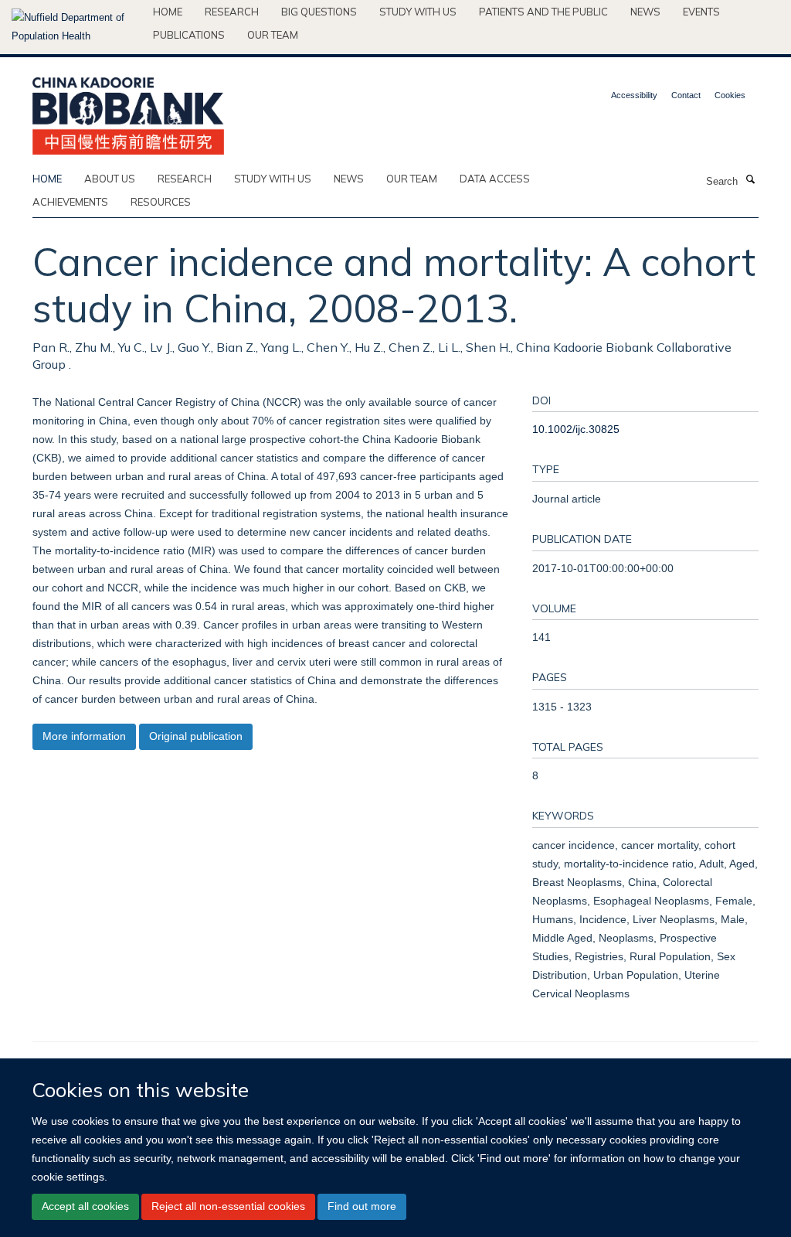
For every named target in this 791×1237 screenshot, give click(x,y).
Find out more (362, 1206)
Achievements (70, 202)
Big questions (319, 11)
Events (701, 11)
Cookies (730, 95)
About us (109, 178)
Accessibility (634, 95)
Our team (272, 35)
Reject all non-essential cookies (228, 1206)
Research (232, 11)
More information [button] (84, 736)
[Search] (750, 180)
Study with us (418, 11)
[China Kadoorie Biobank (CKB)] (128, 111)
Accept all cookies (85, 1206)
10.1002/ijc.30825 (576, 429)
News (645, 11)
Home (167, 11)
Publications (189, 35)
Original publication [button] (196, 736)
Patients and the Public (543, 11)
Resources (161, 202)
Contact (686, 95)
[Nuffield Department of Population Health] (76, 27)
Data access (495, 178)
